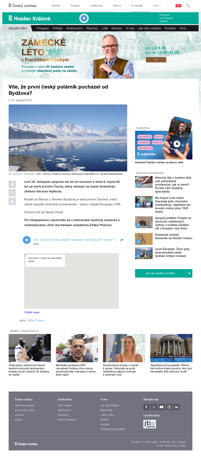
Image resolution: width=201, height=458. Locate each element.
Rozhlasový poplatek (112, 429)
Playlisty (92, 28)
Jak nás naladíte (149, 28)
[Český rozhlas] (22, 5)
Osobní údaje (150, 442)
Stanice (117, 5)
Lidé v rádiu (107, 414)
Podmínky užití (167, 442)
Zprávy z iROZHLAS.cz (24, 331)
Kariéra (104, 419)
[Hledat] (188, 5)
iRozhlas (56, 5)
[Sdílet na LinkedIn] (12, 201)
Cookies (135, 442)
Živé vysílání (144, 148)
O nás (130, 28)
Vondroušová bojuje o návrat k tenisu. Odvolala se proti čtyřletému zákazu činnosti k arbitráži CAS (120, 370)
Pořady (58, 28)
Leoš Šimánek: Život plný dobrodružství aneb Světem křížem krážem (172, 252)
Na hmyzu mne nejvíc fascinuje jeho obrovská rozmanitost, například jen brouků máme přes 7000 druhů (172, 204)
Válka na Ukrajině (25, 405)
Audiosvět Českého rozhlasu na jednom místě (159, 162)
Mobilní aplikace (67, 419)
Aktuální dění (18, 28)
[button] (121, 240)
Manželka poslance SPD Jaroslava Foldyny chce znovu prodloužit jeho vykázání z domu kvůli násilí (76, 370)
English (182, 442)
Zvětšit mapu (32, 312)
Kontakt (170, 28)
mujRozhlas (96, 5)
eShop (18, 419)
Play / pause (27, 240)
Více (183, 28)
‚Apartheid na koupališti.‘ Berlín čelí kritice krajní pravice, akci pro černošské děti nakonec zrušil (171, 368)
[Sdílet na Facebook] (12, 184)
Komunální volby (24, 410)
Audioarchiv (166, 18)
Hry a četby (143, 137)
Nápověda (106, 410)
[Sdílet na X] (12, 192)
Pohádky (142, 142)
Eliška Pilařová (36, 320)
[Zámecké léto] (100, 55)
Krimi (157, 137)
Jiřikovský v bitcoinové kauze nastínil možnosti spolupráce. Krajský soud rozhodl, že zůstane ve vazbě (29, 370)
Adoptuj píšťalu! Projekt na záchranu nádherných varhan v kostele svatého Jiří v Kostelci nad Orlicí (173, 223)
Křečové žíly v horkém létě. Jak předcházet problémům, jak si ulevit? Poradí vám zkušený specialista (173, 184)
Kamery (164, 21)
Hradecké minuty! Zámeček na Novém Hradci (173, 236)
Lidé (105, 28)
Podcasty (63, 414)
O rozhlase (137, 5)
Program (75, 5)
